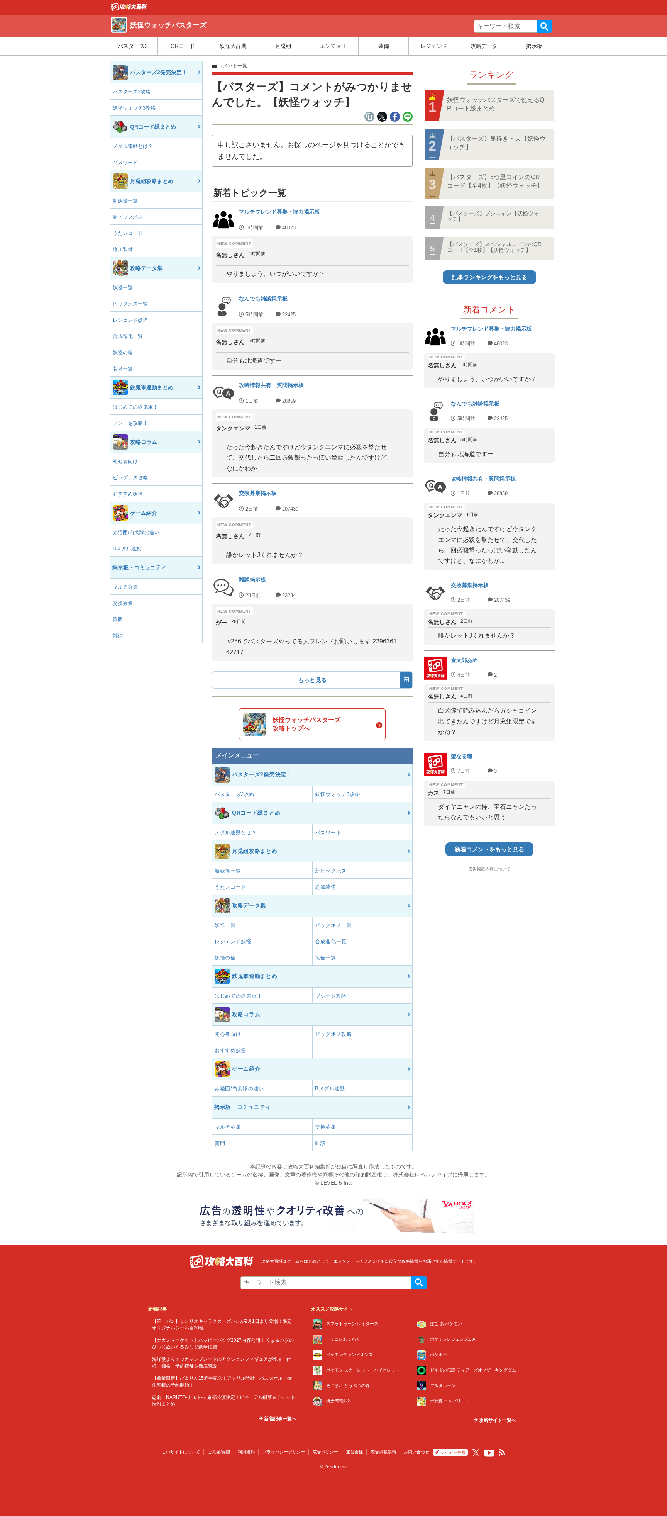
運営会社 (354, 1452)
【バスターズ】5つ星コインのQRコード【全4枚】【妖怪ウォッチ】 (495, 181)
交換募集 (123, 603)
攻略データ (484, 46)
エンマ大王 (333, 46)
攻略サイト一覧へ (497, 1420)
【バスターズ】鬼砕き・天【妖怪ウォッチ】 (496, 142)
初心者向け (125, 461)
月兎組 (283, 46)
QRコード (183, 46)
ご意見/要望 (219, 1452)
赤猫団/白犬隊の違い (136, 532)
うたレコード (128, 233)
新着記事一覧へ (279, 1418)
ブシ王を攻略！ (130, 423)
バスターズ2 (133, 46)
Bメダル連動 (127, 549)
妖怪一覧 (123, 287)
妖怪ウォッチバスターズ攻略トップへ (306, 724)
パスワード (125, 162)
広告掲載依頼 (383, 1452)
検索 (544, 26)
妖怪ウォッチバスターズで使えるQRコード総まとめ (495, 104)
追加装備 (123, 249)
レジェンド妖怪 (130, 320)
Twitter (476, 1452)
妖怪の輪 (123, 352)
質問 (118, 619)
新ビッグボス (128, 217)
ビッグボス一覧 (130, 304)
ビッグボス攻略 (130, 477)
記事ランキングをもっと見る (489, 277)
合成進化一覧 (128, 336)
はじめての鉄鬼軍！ (135, 407)
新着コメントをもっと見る (489, 849)
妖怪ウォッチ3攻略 (134, 108)
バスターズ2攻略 (132, 92)
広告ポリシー (325, 1452)
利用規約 (246, 1452)
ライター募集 (453, 1452)
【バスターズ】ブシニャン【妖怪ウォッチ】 (493, 216)
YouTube (489, 1453)
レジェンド (433, 46)
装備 (383, 46)
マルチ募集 (125, 587)
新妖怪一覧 (125, 201)
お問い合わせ (416, 1452)
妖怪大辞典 (233, 46)
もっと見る (312, 680)
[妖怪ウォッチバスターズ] (129, 9)
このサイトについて (181, 1452)
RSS (502, 1452)
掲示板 (534, 46)
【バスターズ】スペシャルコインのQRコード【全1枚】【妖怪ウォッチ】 (494, 247)
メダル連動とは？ (133, 146)
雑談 (118, 635)
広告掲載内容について (489, 869)
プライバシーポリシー (283, 1452)
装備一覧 (123, 369)
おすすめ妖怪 (128, 494)
